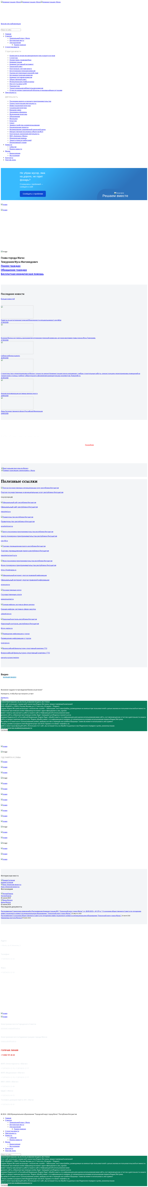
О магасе (8, 36)
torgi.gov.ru (5, 643)
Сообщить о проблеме (33, 194)
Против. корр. (10, 160)
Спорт (12, 123)
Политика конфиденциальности (13, 1059)
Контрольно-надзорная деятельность (24, 134)
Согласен (4, 730)
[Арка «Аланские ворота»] (11, 884)
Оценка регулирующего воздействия (24, 73)
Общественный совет (18, 79)
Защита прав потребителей (20, 140)
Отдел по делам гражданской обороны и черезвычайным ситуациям (36, 90)
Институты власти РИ (18, 84)
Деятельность (10, 92)
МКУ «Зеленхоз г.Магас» (19, 136)
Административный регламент (22, 64)
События (13, 147)
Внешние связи (15, 110)
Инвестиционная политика (20, 105)
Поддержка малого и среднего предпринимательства (30, 101)
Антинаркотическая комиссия (21, 75)
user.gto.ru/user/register (10, 657)
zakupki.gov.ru (6, 614)
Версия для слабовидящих (11, 24)
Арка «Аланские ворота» (10, 887)
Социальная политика (18, 108)
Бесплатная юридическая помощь (22, 274)
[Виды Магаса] (6, 900)
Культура (13, 121)
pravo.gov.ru (5, 584)
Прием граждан (20, 45)
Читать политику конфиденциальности (16, 728)
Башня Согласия (7, 882)
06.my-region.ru (7, 628)
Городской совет (16, 66)
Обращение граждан (14, 270)
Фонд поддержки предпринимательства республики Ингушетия (28, 565)
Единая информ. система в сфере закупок (18, 609)
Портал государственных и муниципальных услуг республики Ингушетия (32, 492)
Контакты (9, 158)
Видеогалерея (15, 153)
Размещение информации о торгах (16, 638)
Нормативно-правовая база (20, 60)
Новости (8, 144)
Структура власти (12, 47)
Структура (14, 58)
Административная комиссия (21, 77)
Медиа (7, 151)
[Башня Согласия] (8, 880)
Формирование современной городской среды (28, 129)
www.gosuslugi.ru (7, 599)
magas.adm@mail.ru (24, 996)
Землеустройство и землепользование (25, 125)
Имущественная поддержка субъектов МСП (26, 131)
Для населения (15, 42)
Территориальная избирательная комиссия (26, 88)
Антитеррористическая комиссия (22, 71)
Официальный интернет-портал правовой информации (25, 580)
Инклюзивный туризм (18, 142)
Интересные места (17, 40)
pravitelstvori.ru (7, 526)
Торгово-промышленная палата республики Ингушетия (25, 551)
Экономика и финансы (18, 112)
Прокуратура (15, 86)
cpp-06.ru (4, 541)
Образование (15, 116)
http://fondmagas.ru (8, 570)
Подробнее (89, 445)
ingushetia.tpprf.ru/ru (9, 555)
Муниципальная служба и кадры (22, 81)
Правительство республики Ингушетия (18, 521)
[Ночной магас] (7, 893)
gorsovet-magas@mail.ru (10, 1028)
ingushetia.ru (6, 511)
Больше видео (9, 677)
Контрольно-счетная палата (21, 68)
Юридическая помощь (18, 138)
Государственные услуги (11, 594)
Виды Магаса (6, 902)
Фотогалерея (15, 155)
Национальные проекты (19, 127)
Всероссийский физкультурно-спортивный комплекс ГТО (25, 653)
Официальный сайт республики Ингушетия (19, 507)
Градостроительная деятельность (23, 103)
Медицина (14, 118)
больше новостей (8, 299)
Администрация (16, 62)
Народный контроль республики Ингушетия (20, 623)
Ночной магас (6, 896)
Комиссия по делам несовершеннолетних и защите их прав (32, 55)
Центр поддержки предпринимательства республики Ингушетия (29, 536)
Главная (8, 34)
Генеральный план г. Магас (20, 38)
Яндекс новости (16, 149)
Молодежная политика (18, 114)
